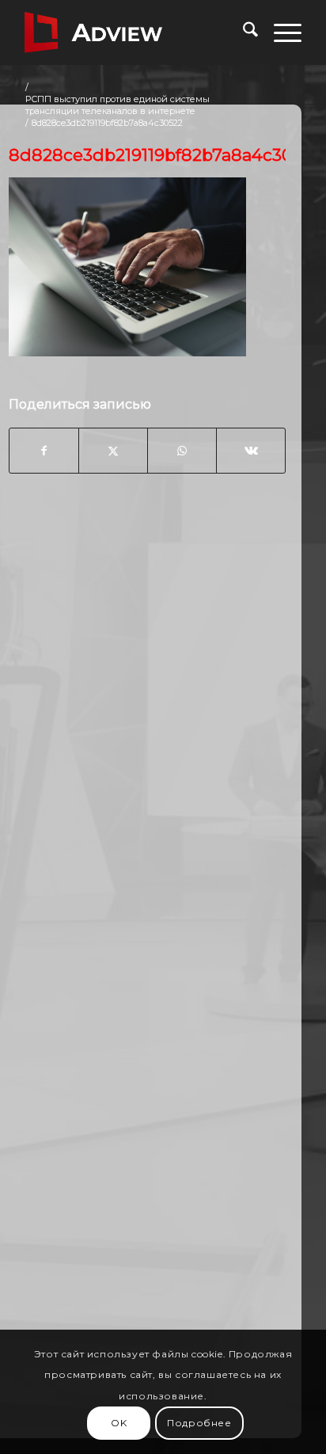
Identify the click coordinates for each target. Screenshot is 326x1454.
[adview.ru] (135, 32)
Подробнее (199, 1423)
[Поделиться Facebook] (43, 450)
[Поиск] (242, 32)
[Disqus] (147, 740)
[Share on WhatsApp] (182, 450)
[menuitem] (242, 32)
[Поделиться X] (113, 450)
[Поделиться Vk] (251, 450)
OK (119, 1423)
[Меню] (279, 32)
